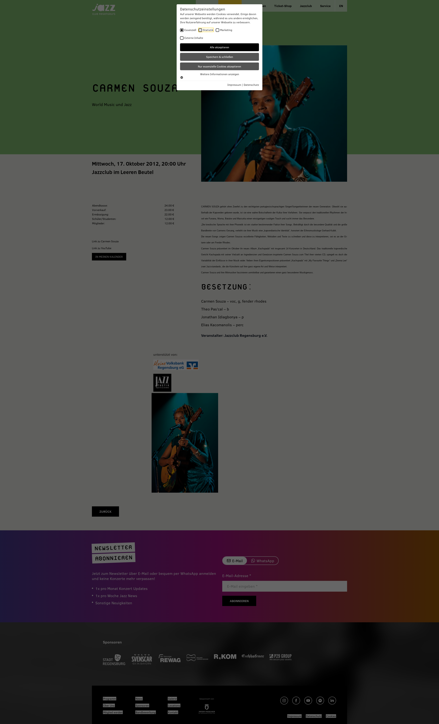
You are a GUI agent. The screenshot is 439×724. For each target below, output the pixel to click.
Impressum (234, 84)
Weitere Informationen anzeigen (219, 74)
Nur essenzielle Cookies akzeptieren (219, 66)
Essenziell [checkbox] (190, 30)
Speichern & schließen (219, 57)
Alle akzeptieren (219, 47)
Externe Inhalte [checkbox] (193, 38)
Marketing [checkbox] (226, 30)
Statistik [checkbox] (208, 30)
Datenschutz (251, 84)
